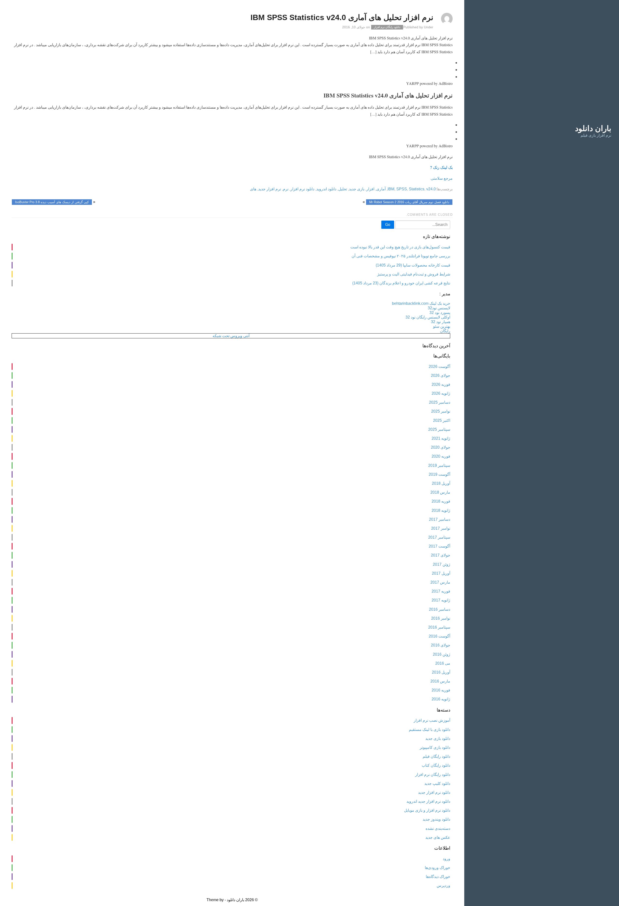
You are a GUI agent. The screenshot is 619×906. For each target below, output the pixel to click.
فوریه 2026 (441, 384)
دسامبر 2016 (439, 609)
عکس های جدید (437, 837)
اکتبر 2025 (441, 420)
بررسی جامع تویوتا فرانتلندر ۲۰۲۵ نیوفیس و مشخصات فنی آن (401, 256)
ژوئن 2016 (441, 654)
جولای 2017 (440, 555)
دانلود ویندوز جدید (436, 819)
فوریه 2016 (441, 690)
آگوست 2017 (439, 546)
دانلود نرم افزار (302, 189)
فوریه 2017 (441, 591)
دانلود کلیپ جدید (437, 783)
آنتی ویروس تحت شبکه (231, 336)
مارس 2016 (440, 681)
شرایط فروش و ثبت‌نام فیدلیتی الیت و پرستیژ (413, 274)
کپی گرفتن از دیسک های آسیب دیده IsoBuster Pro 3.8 (52, 202)
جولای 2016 (440, 645)
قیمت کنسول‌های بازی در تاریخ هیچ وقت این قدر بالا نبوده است (400, 247)
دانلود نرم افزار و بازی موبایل (427, 810)
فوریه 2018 (441, 501)
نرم (285, 189)
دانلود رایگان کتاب (436, 765)
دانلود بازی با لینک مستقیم (429, 730)
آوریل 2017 (441, 573)
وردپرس (443, 886)
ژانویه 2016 (441, 699)
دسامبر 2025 (439, 402)
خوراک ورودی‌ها (437, 868)
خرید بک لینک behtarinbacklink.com (421, 303)
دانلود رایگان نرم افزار (387, 27)
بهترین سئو (441, 326)
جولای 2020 (440, 447)
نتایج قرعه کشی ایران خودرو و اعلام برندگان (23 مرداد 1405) (401, 283)
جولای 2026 (440, 375)
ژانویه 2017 (441, 600)
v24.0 (431, 189)
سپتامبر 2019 (439, 465)
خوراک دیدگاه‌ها (438, 877)
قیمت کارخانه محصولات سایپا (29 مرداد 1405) (413, 265)
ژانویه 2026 (441, 393)
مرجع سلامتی (442, 178)
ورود (446, 859)
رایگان (445, 331)
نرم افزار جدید (269, 189)
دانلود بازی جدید (437, 738)
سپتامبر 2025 (439, 429)
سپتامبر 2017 (439, 537)
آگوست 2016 (439, 636)
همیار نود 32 (440, 322)
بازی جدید (356, 189)
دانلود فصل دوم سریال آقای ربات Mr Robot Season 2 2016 (409, 202)
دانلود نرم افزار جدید (434, 792)
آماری (381, 189)
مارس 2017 (440, 582)
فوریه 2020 (441, 456)
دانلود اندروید (326, 189)
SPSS (401, 189)
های (253, 189)
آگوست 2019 (439, 474)
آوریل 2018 (441, 483)
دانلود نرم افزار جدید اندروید (428, 801)
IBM (391, 189)
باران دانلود (593, 128)
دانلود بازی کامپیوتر (435, 747)
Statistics (416, 189)
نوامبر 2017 (440, 528)
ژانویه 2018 (441, 510)
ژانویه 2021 (441, 438)
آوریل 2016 (441, 672)
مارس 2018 (440, 492)
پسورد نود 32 (439, 313)
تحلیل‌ (342, 189)
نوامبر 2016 (440, 618)
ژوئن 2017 (441, 564)
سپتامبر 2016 (439, 627)
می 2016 (442, 663)
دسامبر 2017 (439, 519)
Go (387, 225)
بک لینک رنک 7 (441, 167)
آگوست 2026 (439, 366)
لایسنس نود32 (439, 308)
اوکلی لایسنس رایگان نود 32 (427, 317)
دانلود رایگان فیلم (436, 756)
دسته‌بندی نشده (438, 828)
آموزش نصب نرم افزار (432, 720)
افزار (370, 189)
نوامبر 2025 (440, 411)
